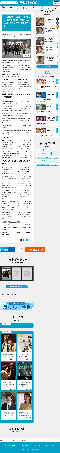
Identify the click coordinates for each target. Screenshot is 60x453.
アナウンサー (41, 7)
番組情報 (14, 295)
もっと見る (46, 67)
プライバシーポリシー (50, 445)
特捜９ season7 (12, 222)
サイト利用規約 (36, 445)
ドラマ (2, 295)
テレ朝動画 (54, 164)
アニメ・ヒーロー (25, 7)
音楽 (18, 7)
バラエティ (11, 7)
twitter (57, 19)
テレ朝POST (30, 2)
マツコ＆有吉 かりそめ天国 (44, 153)
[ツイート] (21, 240)
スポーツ (33, 7)
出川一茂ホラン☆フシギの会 (44, 157)
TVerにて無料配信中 (22, 227)
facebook (57, 22)
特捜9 (8, 295)
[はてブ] (27, 240)
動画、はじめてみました (43, 164)
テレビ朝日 (4, 445)
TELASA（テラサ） (21, 232)
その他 (48, 7)
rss (57, 26)
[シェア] (24, 240)
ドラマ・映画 (3, 7)
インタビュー (55, 7)
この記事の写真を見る (16, 287)
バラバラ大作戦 (41, 160)
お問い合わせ (25, 445)
